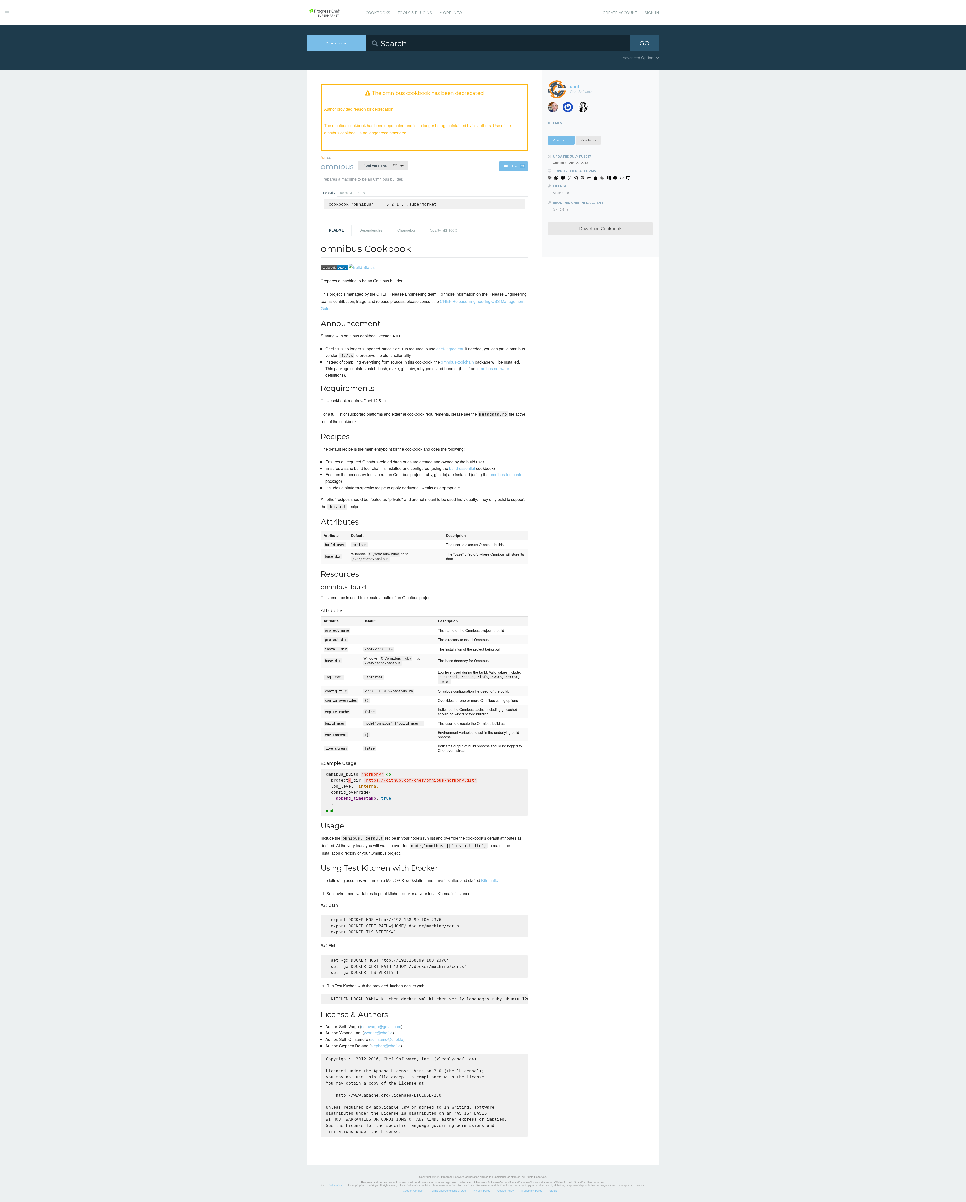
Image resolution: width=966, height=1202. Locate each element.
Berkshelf (346, 192)
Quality (443, 230)
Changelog (406, 230)
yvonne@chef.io (378, 1033)
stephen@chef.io (386, 1046)
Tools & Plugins (415, 13)
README (336, 230)
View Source (561, 140)
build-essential (462, 468)
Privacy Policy (481, 1190)
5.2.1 (380, 166)
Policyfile (329, 192)
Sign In (652, 13)
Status (553, 1190)
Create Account (620, 13)
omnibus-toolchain (457, 362)
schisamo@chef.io (386, 1039)
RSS (327, 157)
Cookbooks (378, 13)
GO (644, 43)
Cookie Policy (505, 1190)
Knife (361, 192)
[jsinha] (570, 108)
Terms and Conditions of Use (448, 1190)
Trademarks (334, 1185)
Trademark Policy (531, 1190)
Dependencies (370, 230)
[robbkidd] (555, 108)
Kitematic (489, 880)
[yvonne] (584, 108)
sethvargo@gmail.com (381, 1026)
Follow (516, 166)
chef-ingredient (449, 349)
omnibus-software (493, 368)
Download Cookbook (600, 228)
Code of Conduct (413, 1190)
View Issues (588, 140)
